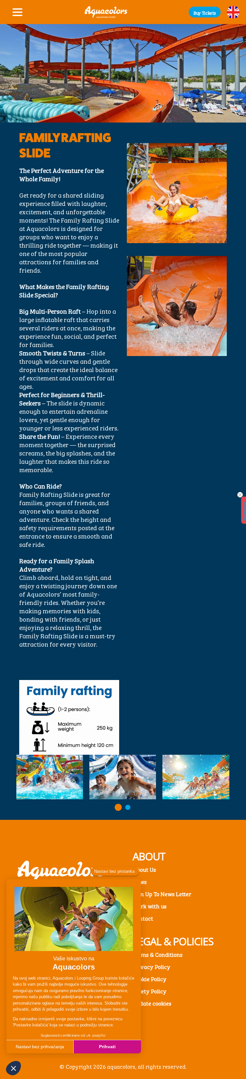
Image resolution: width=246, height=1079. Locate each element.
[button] (204, 11)
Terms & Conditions (158, 954)
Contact (143, 917)
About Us (144, 869)
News (140, 881)
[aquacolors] (106, 12)
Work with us (150, 905)
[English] (233, 12)
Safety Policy (150, 990)
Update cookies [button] (152, 1002)
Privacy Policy (151, 966)
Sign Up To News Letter (162, 893)
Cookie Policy (150, 978)
